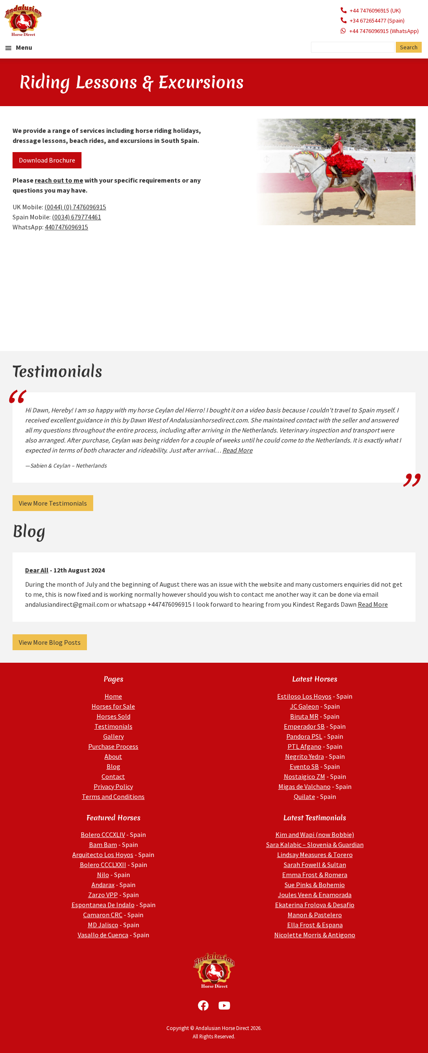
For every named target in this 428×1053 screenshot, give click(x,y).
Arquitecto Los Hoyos (102, 854)
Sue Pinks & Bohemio (315, 884)
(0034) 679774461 (76, 217)
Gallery (113, 736)
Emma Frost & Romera (314, 874)
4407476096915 (66, 227)
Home (113, 696)
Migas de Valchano (304, 786)
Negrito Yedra (304, 756)
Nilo (103, 874)
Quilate (304, 796)
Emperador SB (304, 726)
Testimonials (113, 726)
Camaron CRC (102, 915)
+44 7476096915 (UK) (375, 10)
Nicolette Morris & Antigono (314, 935)
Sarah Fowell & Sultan (315, 864)
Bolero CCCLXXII (103, 864)
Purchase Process (113, 746)
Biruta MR (304, 716)
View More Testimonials (53, 503)
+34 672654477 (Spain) (377, 20)
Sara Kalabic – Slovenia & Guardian (315, 844)
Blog (113, 766)
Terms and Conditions (113, 796)
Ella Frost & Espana (315, 925)
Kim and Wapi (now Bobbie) (314, 834)
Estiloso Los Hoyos (304, 696)
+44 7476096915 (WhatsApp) (384, 31)
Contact (113, 776)
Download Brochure (47, 160)
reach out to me (59, 180)
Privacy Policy (113, 786)
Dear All (36, 570)
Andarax (103, 884)
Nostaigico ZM (304, 776)
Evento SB (304, 766)
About (113, 756)
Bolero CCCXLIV (103, 834)
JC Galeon (304, 706)
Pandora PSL (304, 736)
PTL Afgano (304, 746)
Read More (237, 450)
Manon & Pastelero (315, 915)
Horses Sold (113, 716)
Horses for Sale (113, 706)
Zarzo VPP (103, 894)
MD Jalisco (103, 925)
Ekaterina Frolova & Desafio (314, 904)
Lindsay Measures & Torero (315, 854)
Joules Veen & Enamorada (315, 894)
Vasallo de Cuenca (103, 935)
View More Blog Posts (50, 642)
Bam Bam (103, 844)
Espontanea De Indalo (103, 904)
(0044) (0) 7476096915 (75, 207)
